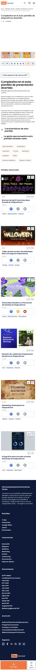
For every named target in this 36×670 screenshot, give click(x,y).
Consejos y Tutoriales (10, 627)
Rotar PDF (5, 603)
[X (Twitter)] (15, 644)
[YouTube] (11, 644)
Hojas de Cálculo (8, 562)
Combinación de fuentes (11, 578)
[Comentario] (7, 64)
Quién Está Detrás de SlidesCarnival (15, 622)
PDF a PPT (5, 586)
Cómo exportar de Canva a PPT (15, 75)
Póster (15, 156)
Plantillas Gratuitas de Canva (24, 9)
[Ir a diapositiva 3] (27, 55)
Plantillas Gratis (9, 9)
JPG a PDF (5, 588)
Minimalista (18, 470)
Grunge (17, 265)
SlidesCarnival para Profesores (13, 632)
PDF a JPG (5, 591)
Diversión (21, 214)
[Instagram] (3, 644)
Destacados (6, 530)
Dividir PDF (6, 601)
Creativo (11, 265)
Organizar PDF (7, 606)
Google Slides (7, 525)
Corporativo (9, 368)
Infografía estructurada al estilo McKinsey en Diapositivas (16, 457)
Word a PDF (6, 593)
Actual (4, 214)
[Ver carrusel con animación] (28, 64)
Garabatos (25, 151)
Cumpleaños (21, 146)
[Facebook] (7, 644)
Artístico (4, 419)
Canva (4, 527)
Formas (15, 151)
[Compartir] (3, 64)
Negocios (5, 546)
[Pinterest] (19, 644)
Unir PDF (5, 598)
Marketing (6, 552)
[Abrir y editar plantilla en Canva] (11, 208)
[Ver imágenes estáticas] (33, 64)
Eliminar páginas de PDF (10, 608)
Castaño (11, 419)
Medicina (5, 549)
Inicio (2, 9)
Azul (3, 368)
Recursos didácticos (9, 160)
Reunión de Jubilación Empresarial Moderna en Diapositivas (17, 355)
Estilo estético (22, 316)
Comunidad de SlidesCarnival (13, 630)
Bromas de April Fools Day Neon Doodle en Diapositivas (16, 201)
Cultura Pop (6, 557)
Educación (6, 151)
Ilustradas (6, 156)
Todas (4, 520)
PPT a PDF (5, 583)
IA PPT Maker (6, 576)
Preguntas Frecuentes (10, 625)
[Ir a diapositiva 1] (6, 55)
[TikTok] (24, 644)
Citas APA (5, 581)
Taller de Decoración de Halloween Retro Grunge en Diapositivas (17, 252)
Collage (4, 265)
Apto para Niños (8, 146)
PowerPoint (6, 522)
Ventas (4, 554)
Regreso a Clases (25, 160)
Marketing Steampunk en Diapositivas (13, 406)
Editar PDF (5, 596)
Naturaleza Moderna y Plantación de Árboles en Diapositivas (17, 303)
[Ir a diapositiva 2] (16, 55)
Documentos (7, 559)
